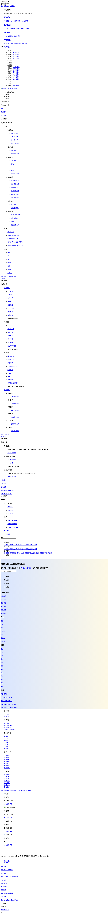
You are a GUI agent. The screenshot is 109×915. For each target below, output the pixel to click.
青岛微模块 (16, 69)
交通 (8, 266)
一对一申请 (10, 308)
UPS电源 (13, 160)
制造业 (9, 262)
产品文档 (10, 325)
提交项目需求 (8, 725)
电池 (12, 170)
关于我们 (10, 507)
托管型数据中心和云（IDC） (16, 245)
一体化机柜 (14, 136)
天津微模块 (16, 56)
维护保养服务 (15, 218)
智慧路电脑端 (22, 790)
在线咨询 (10, 291)
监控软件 (10, 379)
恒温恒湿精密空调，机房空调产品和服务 (16, 28)
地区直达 (7, 47)
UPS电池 (10, 370)
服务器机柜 (14, 140)
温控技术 (7, 776)
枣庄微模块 (16, 77)
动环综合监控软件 (12, 383)
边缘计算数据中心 (12, 238)
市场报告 (10, 342)
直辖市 (9, 50)
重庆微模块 (16, 58)
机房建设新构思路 (12, 520)
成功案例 (10, 513)
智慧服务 (7, 766)
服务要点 (7, 785)
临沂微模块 (16, 75)
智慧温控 (7, 757)
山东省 (9, 65)
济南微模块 (16, 67)
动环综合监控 (15, 194)
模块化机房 (14, 133)
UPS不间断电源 (12, 366)
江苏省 (9, 83)
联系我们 (7, 716)
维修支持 (10, 301)
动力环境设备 (15, 180)
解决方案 (7, 768)
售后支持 (10, 298)
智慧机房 (7, 755)
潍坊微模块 (16, 71)
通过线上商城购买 (9, 729)
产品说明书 (10, 329)
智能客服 (7, 723)
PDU (12, 167)
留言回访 (10, 294)
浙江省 (9, 81)
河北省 (9, 61)
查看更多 (7, 748)
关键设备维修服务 (16, 215)
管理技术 (7, 781)
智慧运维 (7, 761)
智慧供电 (7, 759)
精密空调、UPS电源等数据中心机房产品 (16, 21)
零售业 (9, 269)
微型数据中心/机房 (13, 235)
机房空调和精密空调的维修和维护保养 (15, 43)
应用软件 (10, 332)
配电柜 (9, 373)
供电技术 (7, 779)
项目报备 (10, 312)
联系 (8, 534)
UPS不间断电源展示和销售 (12, 36)
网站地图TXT (14, 790)
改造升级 (10, 315)
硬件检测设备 (15, 184)
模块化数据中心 (12, 524)
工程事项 (7, 783)
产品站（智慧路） (26, 568)
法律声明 (7, 863)
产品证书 (10, 335)
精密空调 (13, 150)
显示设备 (13, 204)
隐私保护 (7, 861)
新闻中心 (10, 510)
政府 (8, 256)
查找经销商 (7, 727)
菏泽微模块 (16, 79)
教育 (8, 252)
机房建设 (7, 774)
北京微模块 (16, 52)
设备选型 (10, 305)
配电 (12, 164)
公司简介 (7, 714)
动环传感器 (14, 187)
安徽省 (9, 63)
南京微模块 (16, 85)
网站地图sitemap (5, 790)
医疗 (8, 259)
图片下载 (10, 339)
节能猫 (29, 790)
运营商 (9, 273)
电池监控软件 (15, 191)
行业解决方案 (11, 346)
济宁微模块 (16, 73)
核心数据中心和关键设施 (14, 242)
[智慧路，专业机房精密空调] (9, 89)
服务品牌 (13, 221)
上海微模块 (16, 54)
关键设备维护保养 (12, 527)
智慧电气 (7, 763)
